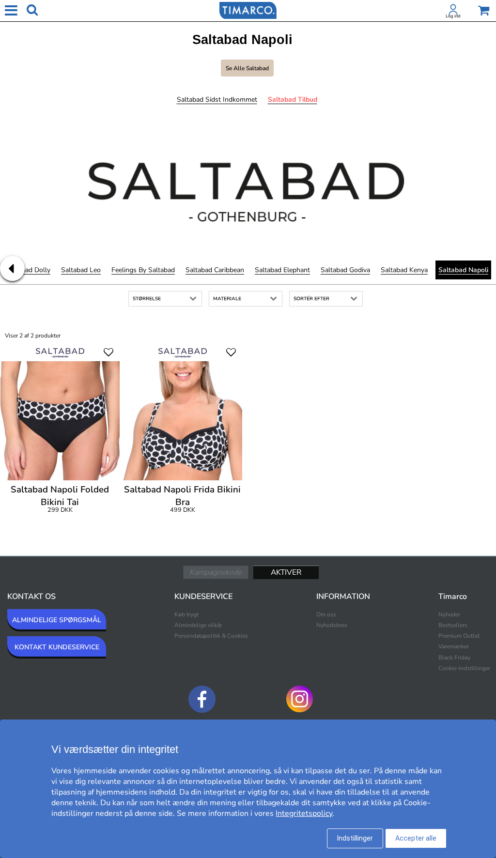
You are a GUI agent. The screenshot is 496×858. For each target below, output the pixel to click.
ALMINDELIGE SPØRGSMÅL (56, 620)
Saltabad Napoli (463, 270)
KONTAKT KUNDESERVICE (57, 647)
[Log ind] (453, 11)
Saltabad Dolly (28, 270)
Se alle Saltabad (247, 68)
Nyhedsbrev (331, 625)
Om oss (326, 614)
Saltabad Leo (81, 270)
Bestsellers (452, 625)
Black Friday (454, 657)
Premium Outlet (459, 636)
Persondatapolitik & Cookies (211, 636)
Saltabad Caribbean (215, 270)
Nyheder (449, 614)
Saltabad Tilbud (292, 99)
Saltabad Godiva (345, 270)
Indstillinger (355, 838)
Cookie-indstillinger (464, 668)
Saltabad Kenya (404, 270)
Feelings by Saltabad (143, 270)
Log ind (453, 16)
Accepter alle (415, 838)
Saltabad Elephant (282, 270)
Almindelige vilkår (198, 625)
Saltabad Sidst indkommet (217, 99)
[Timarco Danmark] (248, 9)
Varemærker (453, 646)
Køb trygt (186, 614)
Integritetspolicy (304, 813)
